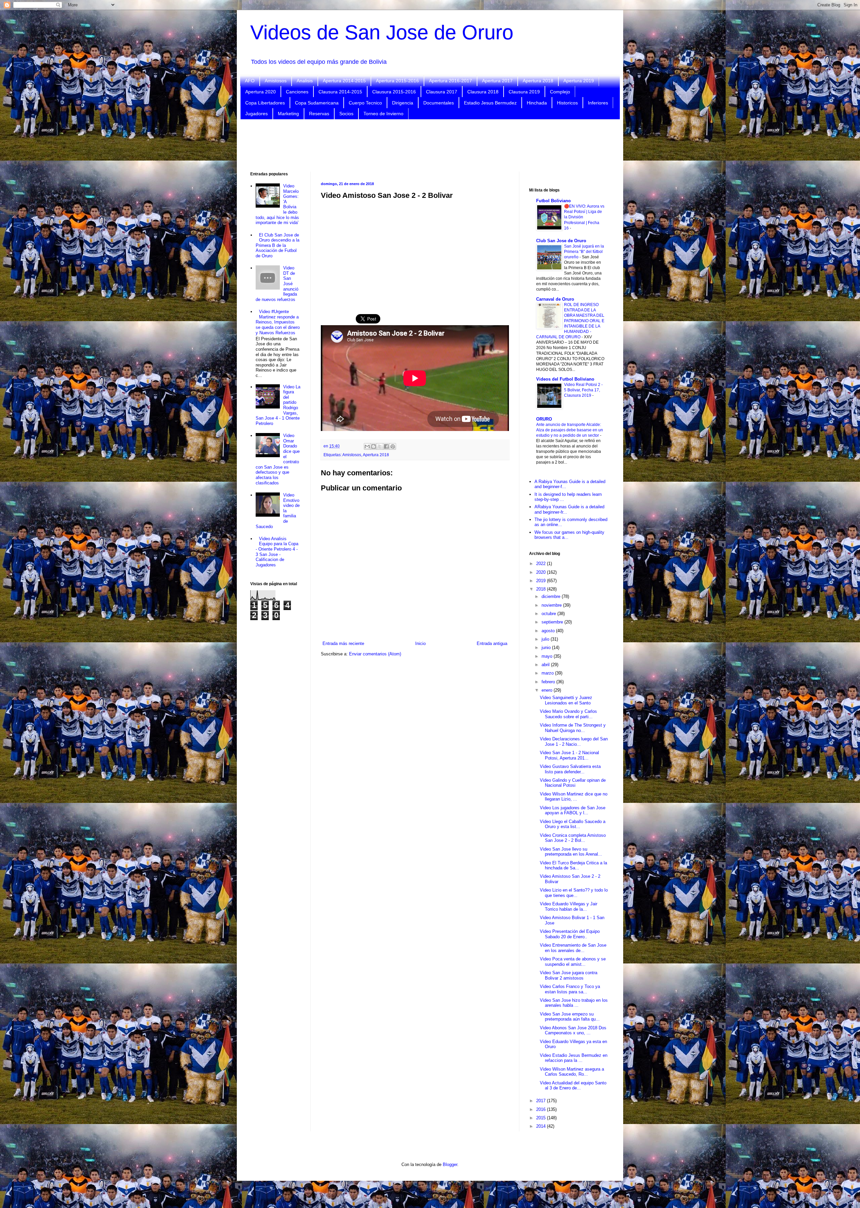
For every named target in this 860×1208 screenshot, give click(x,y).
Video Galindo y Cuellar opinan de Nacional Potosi (573, 783)
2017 (541, 1100)
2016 (541, 1109)
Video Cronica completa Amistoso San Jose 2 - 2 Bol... (573, 838)
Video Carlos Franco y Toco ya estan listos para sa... (570, 989)
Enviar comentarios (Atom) (375, 653)
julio (546, 639)
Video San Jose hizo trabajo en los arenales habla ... (574, 1003)
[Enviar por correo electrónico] (367, 446)
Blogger (450, 1164)
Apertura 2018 (538, 80)
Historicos (567, 102)
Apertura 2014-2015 (344, 80)
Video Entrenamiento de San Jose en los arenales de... (573, 948)
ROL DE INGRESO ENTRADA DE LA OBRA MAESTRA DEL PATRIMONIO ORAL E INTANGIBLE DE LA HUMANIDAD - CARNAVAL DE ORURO (570, 320)
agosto (549, 630)
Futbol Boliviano (553, 200)
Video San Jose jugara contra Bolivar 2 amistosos (568, 975)
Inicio (420, 643)
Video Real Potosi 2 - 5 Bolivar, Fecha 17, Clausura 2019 (583, 390)
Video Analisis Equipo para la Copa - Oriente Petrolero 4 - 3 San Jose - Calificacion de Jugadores (277, 551)
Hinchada (537, 102)
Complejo (560, 91)
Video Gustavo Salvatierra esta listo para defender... (570, 769)
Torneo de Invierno (383, 113)
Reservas (319, 113)
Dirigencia (402, 102)
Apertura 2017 (497, 80)
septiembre (553, 621)
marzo (548, 673)
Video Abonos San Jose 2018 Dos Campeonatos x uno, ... (573, 1030)
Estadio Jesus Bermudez (490, 102)
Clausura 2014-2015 (340, 91)
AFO (250, 80)
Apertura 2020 (260, 91)
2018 (541, 589)
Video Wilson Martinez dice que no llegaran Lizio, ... (573, 796)
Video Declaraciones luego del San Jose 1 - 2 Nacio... (574, 741)
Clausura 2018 (483, 91)
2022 (541, 563)
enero (548, 690)
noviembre (552, 605)
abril (546, 664)
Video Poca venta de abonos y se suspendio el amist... (573, 961)
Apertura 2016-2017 (450, 80)
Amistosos (276, 80)
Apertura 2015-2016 (397, 80)
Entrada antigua (492, 643)
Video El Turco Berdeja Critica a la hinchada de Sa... (573, 865)
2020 (541, 572)
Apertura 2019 (578, 80)
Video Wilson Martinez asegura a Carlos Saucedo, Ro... (572, 1072)
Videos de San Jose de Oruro (381, 32)
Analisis (305, 80)
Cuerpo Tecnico (365, 102)
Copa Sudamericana (317, 102)
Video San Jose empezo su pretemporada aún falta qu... (570, 1016)
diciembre (552, 596)
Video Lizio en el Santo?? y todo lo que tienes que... (574, 893)
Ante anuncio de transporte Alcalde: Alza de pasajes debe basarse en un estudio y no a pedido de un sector (569, 430)
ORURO (544, 419)
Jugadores (256, 113)
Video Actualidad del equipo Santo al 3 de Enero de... (573, 1085)
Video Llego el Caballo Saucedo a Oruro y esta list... (572, 824)
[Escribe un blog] (373, 446)
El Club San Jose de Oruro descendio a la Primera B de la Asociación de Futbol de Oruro (277, 245)
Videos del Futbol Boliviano (565, 379)
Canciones (297, 91)
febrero (549, 681)
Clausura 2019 (524, 91)
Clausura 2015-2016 (394, 91)
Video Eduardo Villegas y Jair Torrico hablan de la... (568, 906)
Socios (346, 113)
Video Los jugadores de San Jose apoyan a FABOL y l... (572, 810)
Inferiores (598, 102)
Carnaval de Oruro (555, 299)
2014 (541, 1126)
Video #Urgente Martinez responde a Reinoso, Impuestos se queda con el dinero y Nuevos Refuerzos (278, 322)
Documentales (438, 102)
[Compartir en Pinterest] (392, 446)
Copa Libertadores (265, 102)
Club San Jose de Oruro (561, 240)
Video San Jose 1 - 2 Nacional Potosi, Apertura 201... (569, 755)
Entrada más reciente (343, 643)
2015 (541, 1117)
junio (547, 647)
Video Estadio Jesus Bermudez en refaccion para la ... (573, 1058)
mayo (548, 656)
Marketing (288, 113)
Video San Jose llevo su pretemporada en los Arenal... (571, 852)
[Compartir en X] (380, 446)
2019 (541, 580)
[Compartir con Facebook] (386, 446)
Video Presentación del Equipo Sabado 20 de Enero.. (570, 934)
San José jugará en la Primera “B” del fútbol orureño (584, 251)
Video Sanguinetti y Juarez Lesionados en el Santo (566, 700)
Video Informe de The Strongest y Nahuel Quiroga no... (573, 728)
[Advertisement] (430, 145)
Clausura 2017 (441, 91)
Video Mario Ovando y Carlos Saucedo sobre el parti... (568, 714)
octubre (549, 613)
